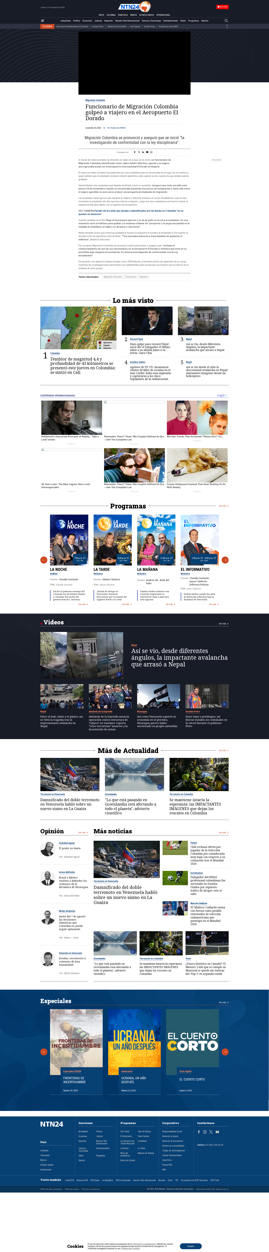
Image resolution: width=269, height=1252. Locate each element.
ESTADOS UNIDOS (146, 15)
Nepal (189, 339)
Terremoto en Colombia (181, 794)
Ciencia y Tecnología (151, 21)
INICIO (101, 15)
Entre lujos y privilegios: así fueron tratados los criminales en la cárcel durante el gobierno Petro (206, 721)
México (43, 1160)
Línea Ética (166, 1160)
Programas (193, 21)
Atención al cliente (170, 1136)
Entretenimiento (170, 21)
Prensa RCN (167, 1165)
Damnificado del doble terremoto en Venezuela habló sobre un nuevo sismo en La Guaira (69, 804)
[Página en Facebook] (198, 1132)
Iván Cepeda (135, 26)
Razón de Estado (127, 1160)
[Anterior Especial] (43, 1051)
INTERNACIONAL (163, 15)
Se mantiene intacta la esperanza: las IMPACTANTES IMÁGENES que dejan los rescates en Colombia (195, 806)
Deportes (108, 21)
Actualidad (66, 21)
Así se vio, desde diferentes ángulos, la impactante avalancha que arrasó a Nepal (205, 347)
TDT (176, 1180)
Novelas (161, 1180)
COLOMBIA (111, 15)
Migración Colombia (95, 100)
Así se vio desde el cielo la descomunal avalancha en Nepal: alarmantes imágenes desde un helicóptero (207, 371)
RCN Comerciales (123, 1180)
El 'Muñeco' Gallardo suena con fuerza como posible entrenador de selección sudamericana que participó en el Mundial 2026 (208, 916)
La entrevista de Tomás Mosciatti (127, 1142)
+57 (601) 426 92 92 (214, 1145)
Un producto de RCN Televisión (194, 1180)
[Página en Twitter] (211, 1132)
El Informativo (195, 569)
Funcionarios (130, 277)
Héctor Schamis (71, 973)
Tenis (188, 958)
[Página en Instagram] (205, 1132)
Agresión (144, 277)
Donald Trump (149, 26)
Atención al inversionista (172, 1141)
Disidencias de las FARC (168, 26)
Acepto (190, 1246)
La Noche (58, 569)
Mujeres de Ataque (146, 1153)
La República (107, 1180)
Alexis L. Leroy (71, 937)
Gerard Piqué (136, 339)
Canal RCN (69, 1180)
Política (76, 21)
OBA (164, 1169)
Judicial (98, 21)
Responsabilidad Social (172, 1131)
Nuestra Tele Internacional (127, 21)
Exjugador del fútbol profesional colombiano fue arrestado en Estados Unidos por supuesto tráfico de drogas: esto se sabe (208, 885)
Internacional (45, 1169)
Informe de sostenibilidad (173, 1146)
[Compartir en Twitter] (139, 152)
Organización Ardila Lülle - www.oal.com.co (212, 1189)
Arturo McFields (67, 872)
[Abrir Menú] (42, 21)
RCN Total (215, 1180)
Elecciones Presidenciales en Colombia (72, 26)
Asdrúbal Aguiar (67, 843)
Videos (53, 622)
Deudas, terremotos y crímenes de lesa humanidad (72, 961)
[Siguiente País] (227, 28)
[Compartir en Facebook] (135, 152)
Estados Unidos (137, 362)
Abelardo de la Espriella (117, 26)
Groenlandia (111, 794)
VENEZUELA (123, 15)
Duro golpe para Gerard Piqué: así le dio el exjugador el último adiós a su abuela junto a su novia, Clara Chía (150, 348)
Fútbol (194, 842)
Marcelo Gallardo (199, 903)
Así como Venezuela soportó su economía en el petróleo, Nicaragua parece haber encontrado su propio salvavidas (157, 721)
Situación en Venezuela (70, 953)
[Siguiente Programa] (225, 560)
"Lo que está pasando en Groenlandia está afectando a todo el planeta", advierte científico (130, 806)
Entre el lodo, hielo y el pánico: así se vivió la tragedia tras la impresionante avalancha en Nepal (61, 721)
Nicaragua (142, 711)
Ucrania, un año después (133, 1080)
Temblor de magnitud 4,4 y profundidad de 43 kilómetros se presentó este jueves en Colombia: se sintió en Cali (83, 366)
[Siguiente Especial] (225, 1051)
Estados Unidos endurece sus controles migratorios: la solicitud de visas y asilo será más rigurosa (154, 595)
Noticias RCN (82, 1180)
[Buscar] (226, 21)
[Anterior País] (227, 25)
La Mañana (147, 569)
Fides (170, 1180)
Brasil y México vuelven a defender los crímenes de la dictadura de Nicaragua (73, 882)
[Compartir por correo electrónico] (147, 152)
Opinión (204, 21)
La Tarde (102, 569)
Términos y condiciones (91, 1189)
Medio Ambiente (67, 911)
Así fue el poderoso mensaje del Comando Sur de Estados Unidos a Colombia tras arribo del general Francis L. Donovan (69, 595)
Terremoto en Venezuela (52, 794)
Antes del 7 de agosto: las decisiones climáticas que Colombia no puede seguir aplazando (72, 923)
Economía (87, 21)
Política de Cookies (130, 1248)
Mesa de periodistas (125, 1154)
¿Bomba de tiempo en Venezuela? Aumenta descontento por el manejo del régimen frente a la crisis (112, 595)
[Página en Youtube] (217, 1132)
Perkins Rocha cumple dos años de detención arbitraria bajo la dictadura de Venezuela (199, 597)
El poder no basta (70, 848)
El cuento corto (192, 1079)
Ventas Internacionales (172, 1155)
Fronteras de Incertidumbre (74, 1080)
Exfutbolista (197, 873)
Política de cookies (72, 1189)
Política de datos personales (51, 1189)
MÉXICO (133, 15)
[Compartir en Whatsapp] (151, 152)
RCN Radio (95, 1180)
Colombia (55, 353)
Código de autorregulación (173, 1150)
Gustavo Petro (98, 26)
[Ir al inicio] (56, 1128)
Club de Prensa (144, 1131)
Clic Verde (124, 1131)
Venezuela (44, 1155)
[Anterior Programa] (43, 560)
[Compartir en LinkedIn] (143, 152)
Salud (183, 21)
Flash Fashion (143, 1136)
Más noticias (113, 831)
